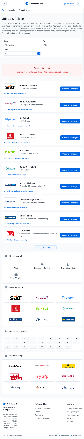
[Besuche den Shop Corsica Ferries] (68, 366)
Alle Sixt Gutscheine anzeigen (14, 93)
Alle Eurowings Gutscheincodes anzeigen (18, 109)
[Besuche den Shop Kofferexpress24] (42, 366)
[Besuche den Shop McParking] (68, 319)
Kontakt (70, 421)
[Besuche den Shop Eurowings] (42, 298)
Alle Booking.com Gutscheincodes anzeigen (19, 191)
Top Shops (70, 3)
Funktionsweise (73, 415)
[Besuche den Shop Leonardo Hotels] (68, 377)
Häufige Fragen (73, 411)
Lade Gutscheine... (44, 248)
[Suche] (79, 4)
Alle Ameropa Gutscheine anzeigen (16, 207)
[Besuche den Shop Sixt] (16, 298)
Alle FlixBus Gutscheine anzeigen (15, 158)
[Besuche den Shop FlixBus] (42, 308)
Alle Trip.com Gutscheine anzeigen (16, 126)
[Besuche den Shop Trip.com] (68, 298)
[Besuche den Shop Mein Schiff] (16, 387)
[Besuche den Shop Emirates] (16, 308)
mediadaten (53, 436)
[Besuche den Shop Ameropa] (42, 319)
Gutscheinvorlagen (42, 418)
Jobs (69, 418)
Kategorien (39, 415)
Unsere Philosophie (74, 408)
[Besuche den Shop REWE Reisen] (16, 377)
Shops (37, 411)
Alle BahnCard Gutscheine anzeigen (16, 240)
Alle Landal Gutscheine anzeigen (15, 175)
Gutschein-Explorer (42, 408)
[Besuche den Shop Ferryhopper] (16, 366)
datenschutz (77, 436)
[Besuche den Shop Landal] (68, 308)
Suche (6, 50)
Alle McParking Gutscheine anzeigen (16, 224)
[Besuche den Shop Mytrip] (42, 377)
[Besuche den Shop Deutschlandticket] (42, 387)
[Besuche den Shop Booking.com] (16, 319)
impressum (65, 436)
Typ (44, 41)
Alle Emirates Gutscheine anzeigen (16, 142)
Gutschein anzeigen (70, 89)
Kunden (6, 41)
